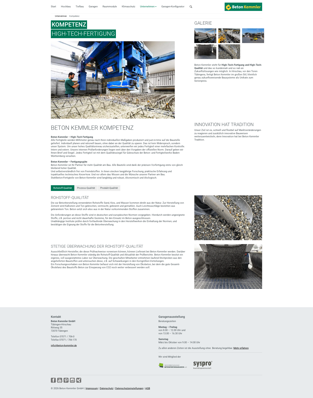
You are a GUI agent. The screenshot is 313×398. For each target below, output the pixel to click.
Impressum (92, 388)
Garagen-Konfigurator (172, 6)
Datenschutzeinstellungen (129, 388)
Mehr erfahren (241, 348)
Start (53, 6)
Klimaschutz (128, 6)
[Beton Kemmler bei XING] (78, 380)
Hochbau (66, 6)
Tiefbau (80, 6)
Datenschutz (106, 388)
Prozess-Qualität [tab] (86, 188)
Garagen (93, 6)
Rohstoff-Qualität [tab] (62, 188)
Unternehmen (147, 6)
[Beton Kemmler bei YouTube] (59, 380)
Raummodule (110, 6)
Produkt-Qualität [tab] (109, 188)
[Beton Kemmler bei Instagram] (72, 380)
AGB (147, 388)
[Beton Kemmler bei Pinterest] (66, 380)
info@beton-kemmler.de (64, 345)
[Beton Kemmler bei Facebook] (53, 380)
